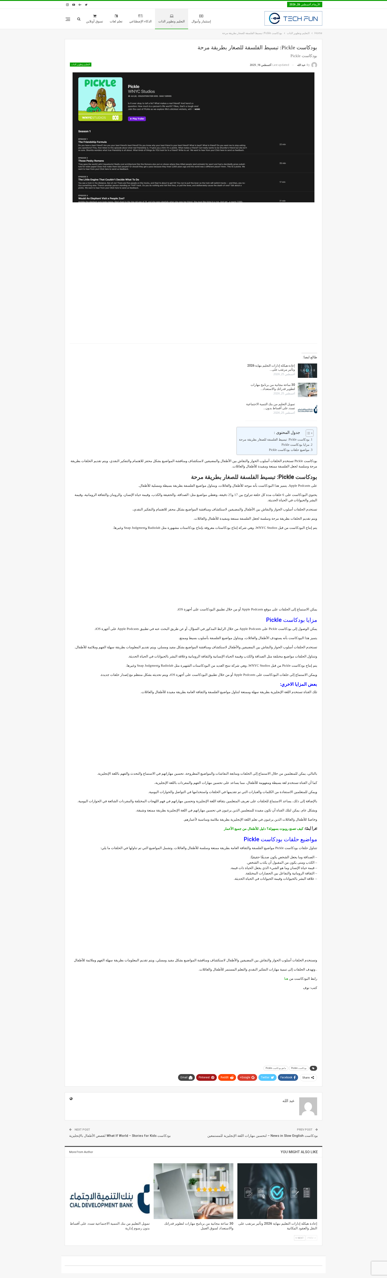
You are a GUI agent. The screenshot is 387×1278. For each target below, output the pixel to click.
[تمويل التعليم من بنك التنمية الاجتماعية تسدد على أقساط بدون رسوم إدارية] (307, 409)
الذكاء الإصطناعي (140, 21)
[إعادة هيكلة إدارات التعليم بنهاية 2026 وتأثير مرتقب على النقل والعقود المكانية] (307, 370)
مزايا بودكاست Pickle (296, 444)
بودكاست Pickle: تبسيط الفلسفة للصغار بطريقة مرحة (274, 439)
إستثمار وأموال (201, 21)
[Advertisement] (193, 238)
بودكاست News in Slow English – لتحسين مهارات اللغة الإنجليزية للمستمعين (262, 1136)
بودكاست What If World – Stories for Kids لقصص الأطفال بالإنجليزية (120, 1136)
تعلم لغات (116, 21)
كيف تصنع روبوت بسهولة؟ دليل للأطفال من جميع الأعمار (263, 828)
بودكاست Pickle (299, 1068)
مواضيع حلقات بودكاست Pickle (289, 450)
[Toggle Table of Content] (307, 433)
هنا (286, 978)
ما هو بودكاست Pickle (276, 1068)
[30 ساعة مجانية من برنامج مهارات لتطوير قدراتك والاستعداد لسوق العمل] (307, 390)
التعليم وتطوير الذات (171, 21)
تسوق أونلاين (94, 21)
